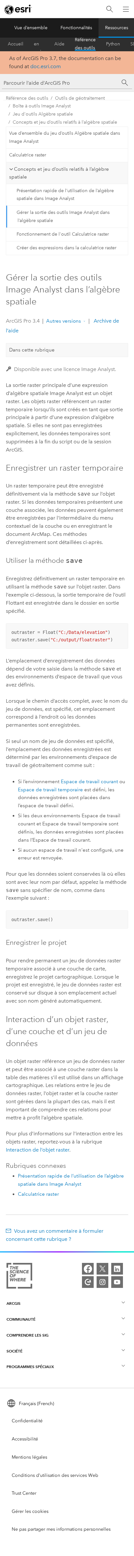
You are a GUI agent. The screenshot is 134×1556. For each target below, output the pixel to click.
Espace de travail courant (89, 781)
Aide (59, 44)
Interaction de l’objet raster (37, 1150)
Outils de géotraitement (80, 98)
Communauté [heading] (21, 1319)
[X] (102, 1269)
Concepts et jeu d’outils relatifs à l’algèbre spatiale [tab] (59, 173)
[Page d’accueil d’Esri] (18, 9)
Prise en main (39, 44)
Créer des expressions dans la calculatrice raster (66, 248)
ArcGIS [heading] (13, 1303)
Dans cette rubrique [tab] (32, 350)
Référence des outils (85, 44)
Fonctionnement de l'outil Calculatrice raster (63, 234)
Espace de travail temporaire (50, 790)
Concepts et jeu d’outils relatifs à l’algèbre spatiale (65, 122)
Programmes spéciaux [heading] (30, 1366)
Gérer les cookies (30, 1511)
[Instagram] (102, 1282)
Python (113, 44)
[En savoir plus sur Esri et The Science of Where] (19, 1277)
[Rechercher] (109, 9)
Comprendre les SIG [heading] (27, 1335)
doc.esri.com (45, 66)
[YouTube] (117, 1282)
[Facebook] (88, 1269)
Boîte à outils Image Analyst (42, 106)
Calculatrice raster (27, 155)
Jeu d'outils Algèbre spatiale (43, 114)
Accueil (15, 44)
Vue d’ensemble (30, 28)
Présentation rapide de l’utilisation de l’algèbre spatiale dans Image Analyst (65, 195)
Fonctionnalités (76, 28)
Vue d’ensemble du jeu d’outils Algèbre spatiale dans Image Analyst (64, 137)
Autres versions (63, 321)
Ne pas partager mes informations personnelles (61, 1529)
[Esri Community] (88, 1282)
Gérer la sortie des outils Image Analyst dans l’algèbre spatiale (63, 216)
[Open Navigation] (126, 9)
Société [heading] (14, 1351)
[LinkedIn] (117, 1269)
